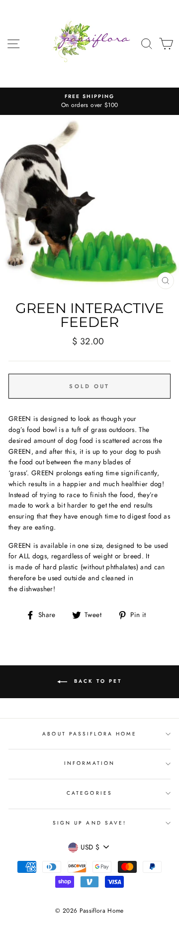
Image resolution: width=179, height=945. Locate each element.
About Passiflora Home (89, 733)
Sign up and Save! (89, 823)
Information (89, 763)
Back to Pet (96, 681)
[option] (89, 101)
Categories (89, 793)
